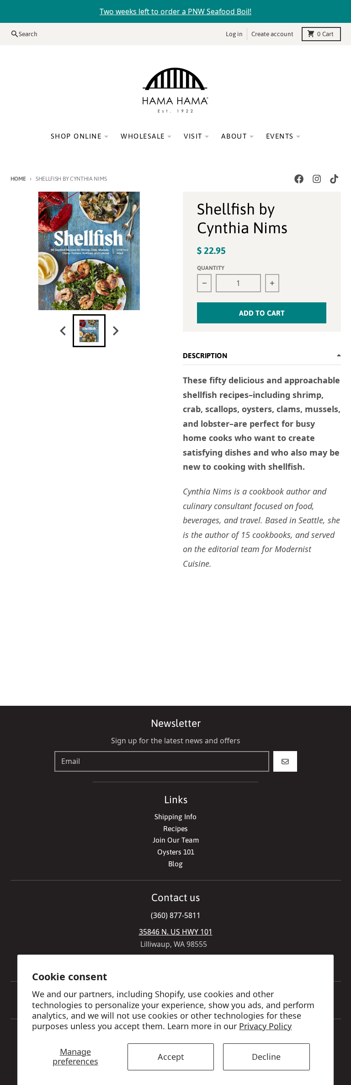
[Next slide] (115, 331)
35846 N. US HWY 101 (176, 932)
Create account (272, 34)
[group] (89, 330)
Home (18, 178)
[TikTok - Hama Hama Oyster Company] (333, 179)
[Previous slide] (63, 331)
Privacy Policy (265, 1026)
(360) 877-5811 (176, 915)
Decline (266, 1056)
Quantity (210, 267)
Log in (234, 34)
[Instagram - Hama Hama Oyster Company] (316, 179)
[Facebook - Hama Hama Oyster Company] (299, 179)
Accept (171, 1056)
